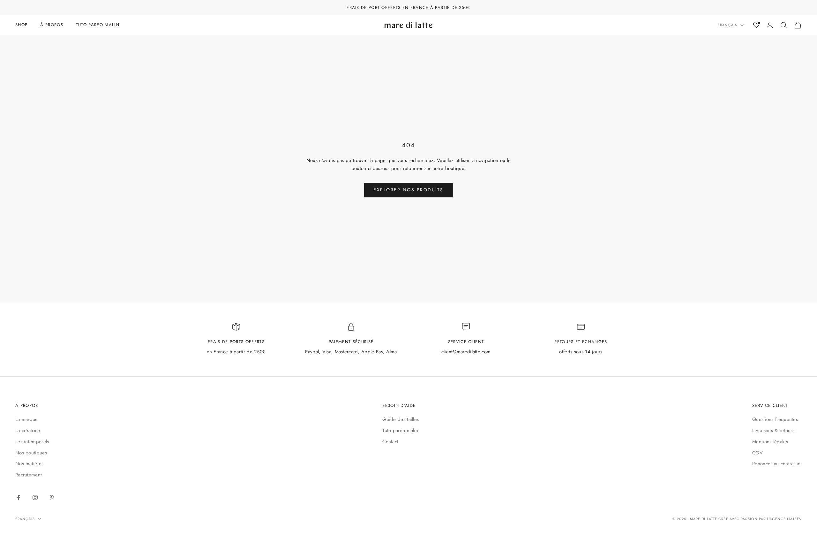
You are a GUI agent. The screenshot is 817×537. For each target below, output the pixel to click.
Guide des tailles (400, 419)
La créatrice (27, 430)
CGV (757, 452)
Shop (21, 25)
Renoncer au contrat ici (777, 463)
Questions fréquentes (775, 419)
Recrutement (28, 474)
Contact (390, 441)
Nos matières (29, 463)
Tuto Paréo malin (97, 25)
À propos (51, 25)
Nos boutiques (31, 452)
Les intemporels (32, 441)
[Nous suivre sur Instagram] (35, 497)
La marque (26, 419)
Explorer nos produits (408, 190)
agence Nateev (785, 518)
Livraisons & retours (773, 430)
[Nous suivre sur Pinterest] (52, 497)
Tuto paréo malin (400, 430)
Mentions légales (770, 441)
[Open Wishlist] (756, 25)
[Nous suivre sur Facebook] (18, 497)
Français (727, 25)
